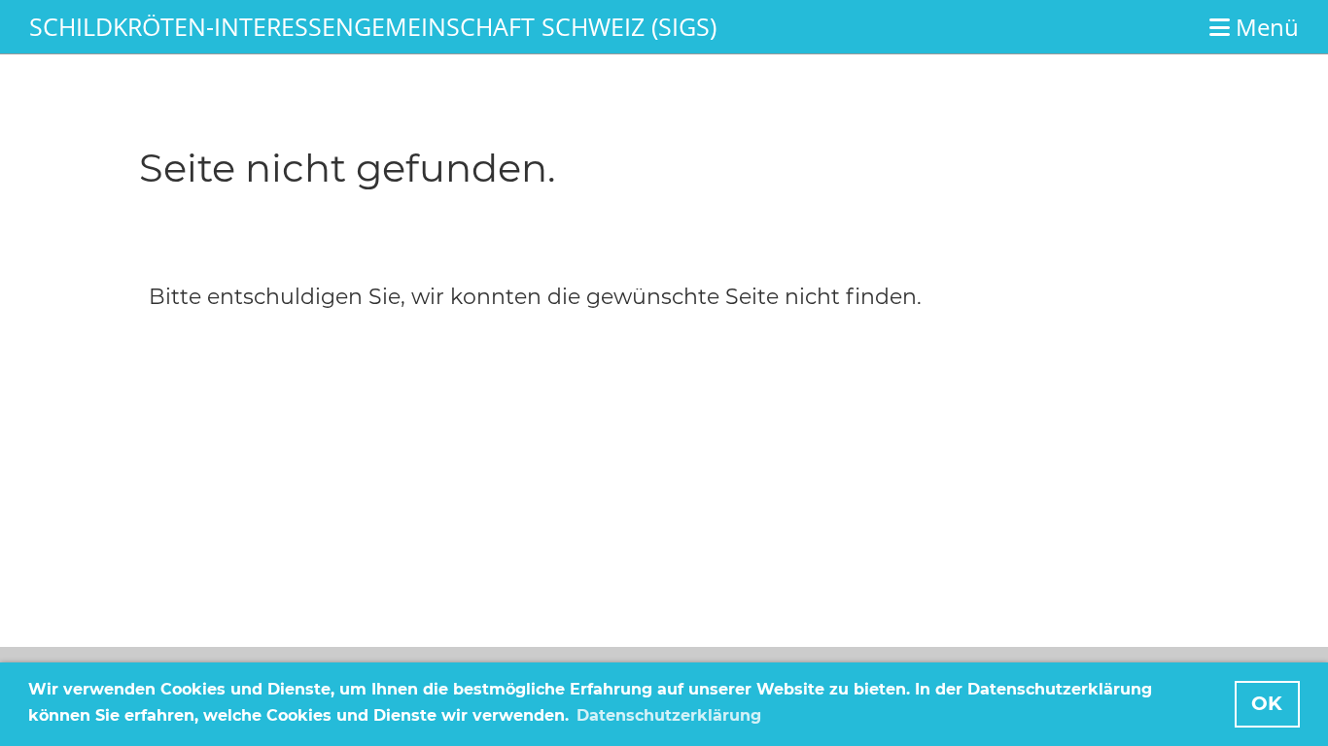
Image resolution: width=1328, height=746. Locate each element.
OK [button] (1266, 703)
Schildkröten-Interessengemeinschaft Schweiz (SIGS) (372, 26)
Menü (1264, 27)
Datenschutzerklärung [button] (669, 715)
